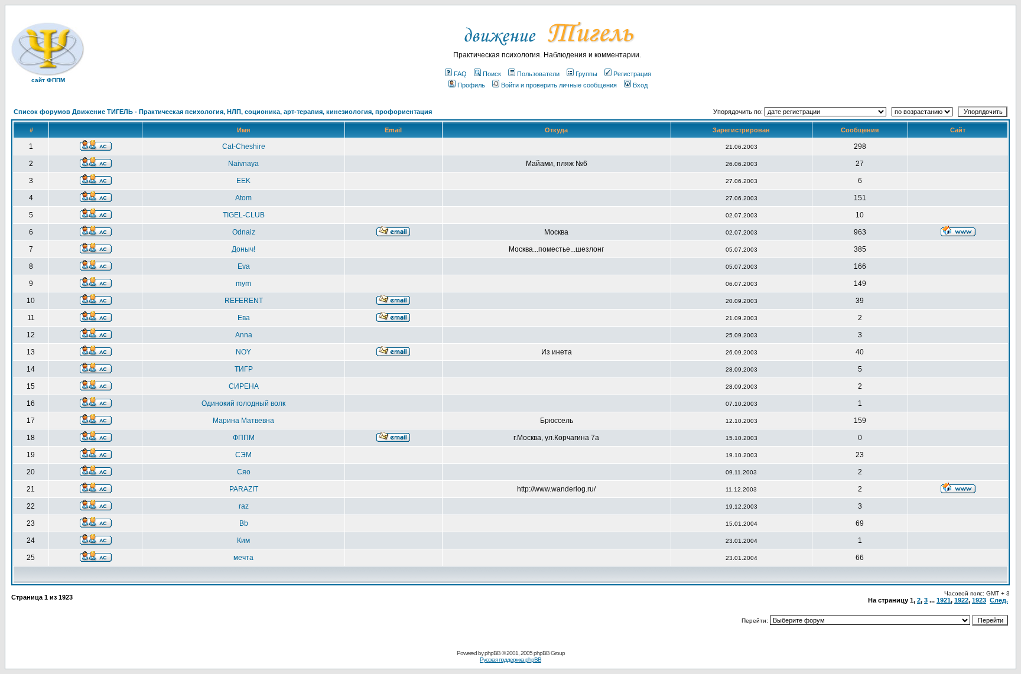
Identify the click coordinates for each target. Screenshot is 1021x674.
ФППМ (244, 438)
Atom (243, 198)
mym (243, 283)
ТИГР (244, 369)
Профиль (471, 85)
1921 (944, 600)
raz (244, 506)
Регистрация (632, 73)
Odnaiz (243, 232)
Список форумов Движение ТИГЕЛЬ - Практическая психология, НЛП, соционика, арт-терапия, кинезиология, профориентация (223, 111)
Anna (243, 335)
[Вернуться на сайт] (547, 48)
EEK (243, 181)
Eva (244, 266)
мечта (243, 557)
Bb (243, 523)
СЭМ (243, 455)
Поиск (492, 73)
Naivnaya (243, 163)
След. (999, 600)
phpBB (492, 653)
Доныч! (243, 249)
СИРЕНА (244, 386)
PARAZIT (243, 489)
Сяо (244, 472)
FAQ (460, 73)
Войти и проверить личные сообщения (559, 85)
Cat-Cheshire (243, 146)
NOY (243, 352)
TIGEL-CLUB (244, 215)
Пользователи (538, 73)
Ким (243, 540)
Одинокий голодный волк (243, 403)
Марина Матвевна (243, 420)
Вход (640, 85)
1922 (961, 600)
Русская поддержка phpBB (510, 659)
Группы (586, 73)
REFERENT (244, 301)
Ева (244, 318)
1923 (979, 600)
